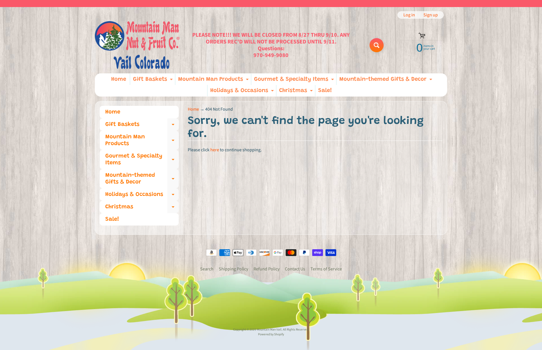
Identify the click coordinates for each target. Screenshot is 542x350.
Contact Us (295, 269)
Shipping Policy (233, 269)
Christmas (296, 92)
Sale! (325, 90)
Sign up (430, 15)
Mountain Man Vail (269, 329)
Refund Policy (266, 269)
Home (118, 79)
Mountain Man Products (214, 80)
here (214, 150)
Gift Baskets (153, 80)
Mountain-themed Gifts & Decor (386, 80)
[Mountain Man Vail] (137, 45)
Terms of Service (326, 269)
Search (206, 269)
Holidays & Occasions (242, 92)
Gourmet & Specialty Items (294, 80)
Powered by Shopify (271, 334)
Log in (409, 15)
